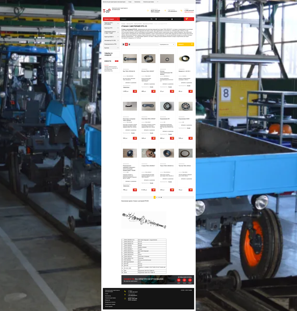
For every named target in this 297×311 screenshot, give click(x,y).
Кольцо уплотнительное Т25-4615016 (166, 72)
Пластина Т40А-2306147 (148, 119)
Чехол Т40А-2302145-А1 (166, 165)
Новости (107, 300)
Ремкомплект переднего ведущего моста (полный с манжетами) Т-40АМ (129, 168)
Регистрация (108, 306)
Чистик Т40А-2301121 (185, 165)
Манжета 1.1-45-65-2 (184, 71)
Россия (151, 86)
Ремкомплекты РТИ (110, 44)
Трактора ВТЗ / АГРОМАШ (108, 23)
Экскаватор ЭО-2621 (110, 40)
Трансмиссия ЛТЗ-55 (148, 23)
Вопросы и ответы (110, 302)
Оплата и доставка (148, 2)
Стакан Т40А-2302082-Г (148, 165)
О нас (129, 2)
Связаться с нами (110, 304)
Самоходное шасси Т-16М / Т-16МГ (110, 32)
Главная (123, 23)
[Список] (123, 44)
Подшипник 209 (165, 119)
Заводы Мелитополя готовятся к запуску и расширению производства (111, 69)
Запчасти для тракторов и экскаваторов (114, 2)
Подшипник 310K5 (184, 119)
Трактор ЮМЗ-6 (108, 36)
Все (116, 61)
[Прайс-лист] (129, 44)
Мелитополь (126, 87)
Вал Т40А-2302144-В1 (129, 71)
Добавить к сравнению (131, 82)
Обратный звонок (189, 12)
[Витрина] (126, 44)
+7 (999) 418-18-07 (189, 10)
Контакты (137, 2)
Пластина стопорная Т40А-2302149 (129, 119)
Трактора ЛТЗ (108, 28)
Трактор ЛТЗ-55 (138, 23)
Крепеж (106, 48)
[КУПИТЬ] (135, 91)
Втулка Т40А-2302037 (148, 71)
